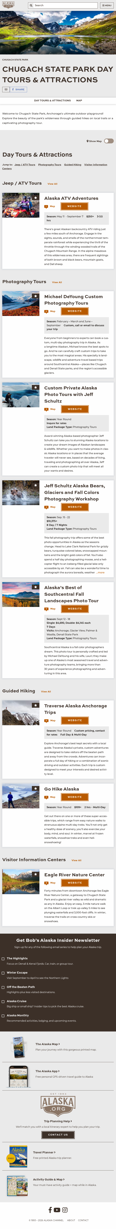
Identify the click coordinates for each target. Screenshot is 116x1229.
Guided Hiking (72, 165)
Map (79, 101)
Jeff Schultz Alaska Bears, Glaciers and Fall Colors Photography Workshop (74, 493)
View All (52, 184)
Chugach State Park (15, 60)
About (71, 1220)
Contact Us (58, 1135)
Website (74, 206)
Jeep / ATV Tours (24, 165)
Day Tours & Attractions (52, 101)
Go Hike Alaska (61, 789)
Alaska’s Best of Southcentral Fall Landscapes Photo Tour (71, 594)
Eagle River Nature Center (74, 875)
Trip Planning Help (57, 1121)
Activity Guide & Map (48, 1179)
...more (100, 572)
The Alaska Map (46, 1044)
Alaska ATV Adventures (71, 198)
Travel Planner (43, 1152)
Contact (83, 1220)
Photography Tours (49, 165)
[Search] (31, 5)
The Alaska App (46, 1071)
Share (19, 89)
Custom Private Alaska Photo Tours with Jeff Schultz (70, 395)
